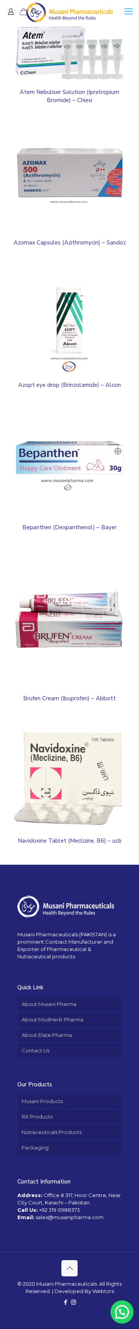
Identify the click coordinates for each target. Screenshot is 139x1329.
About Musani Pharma (49, 1004)
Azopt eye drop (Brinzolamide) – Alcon (69, 385)
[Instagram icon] (73, 1302)
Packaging (35, 1147)
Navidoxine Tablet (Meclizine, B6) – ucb (70, 841)
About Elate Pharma (47, 1035)
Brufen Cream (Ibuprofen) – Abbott (69, 698)
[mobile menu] (128, 11)
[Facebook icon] (65, 1302)
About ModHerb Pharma (52, 1019)
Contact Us (35, 1050)
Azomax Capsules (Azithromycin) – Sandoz (70, 242)
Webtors (103, 1291)
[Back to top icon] (69, 1268)
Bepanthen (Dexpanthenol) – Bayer (69, 527)
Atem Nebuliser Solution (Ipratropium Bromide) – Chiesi (69, 96)
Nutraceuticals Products (51, 1132)
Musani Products (42, 1101)
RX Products (37, 1116)
